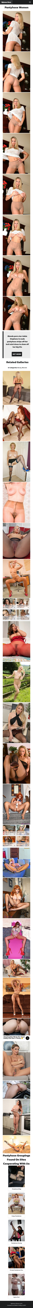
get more (17, 354)
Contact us (10, 1305)
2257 (24, 1305)
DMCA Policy (18, 1305)
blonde (24, 368)
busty (19, 368)
